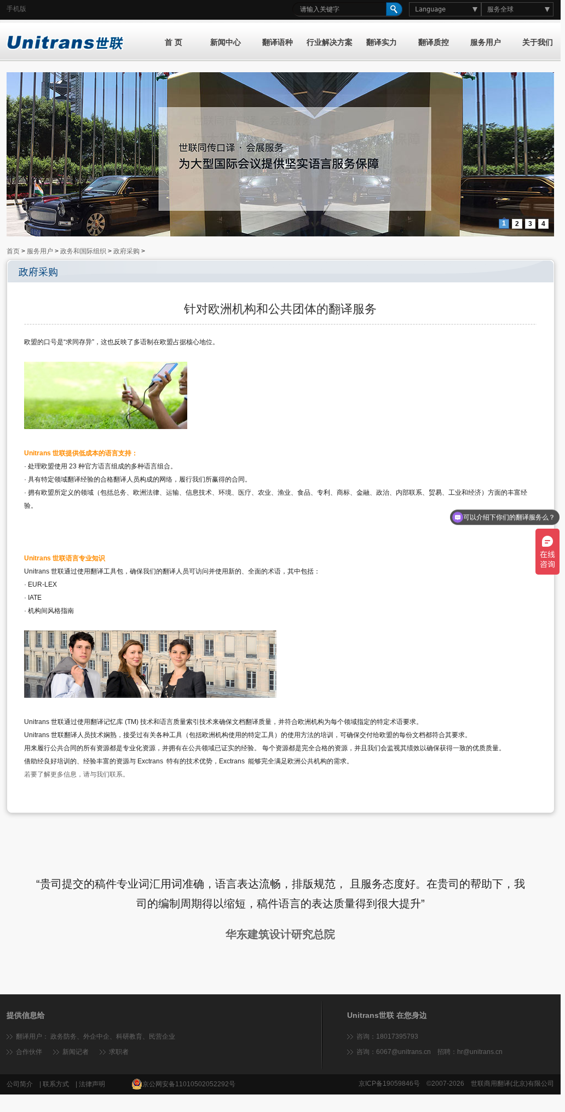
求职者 (119, 1052)
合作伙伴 (29, 1052)
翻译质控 (433, 42)
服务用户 (485, 42)
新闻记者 (75, 1052)
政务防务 (63, 1036)
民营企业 (162, 1036)
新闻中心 (225, 42)
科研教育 (129, 1036)
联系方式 (56, 1084)
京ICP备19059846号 (389, 1083)
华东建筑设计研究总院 (280, 934)
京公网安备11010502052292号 (188, 1084)
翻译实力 (381, 42)
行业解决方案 (330, 42)
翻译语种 (277, 42)
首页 (13, 251)
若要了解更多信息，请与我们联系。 (76, 774)
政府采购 (126, 251)
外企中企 (96, 1036)
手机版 (16, 9)
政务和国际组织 (83, 251)
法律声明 (92, 1084)
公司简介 (20, 1084)
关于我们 (537, 42)
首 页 (173, 42)
